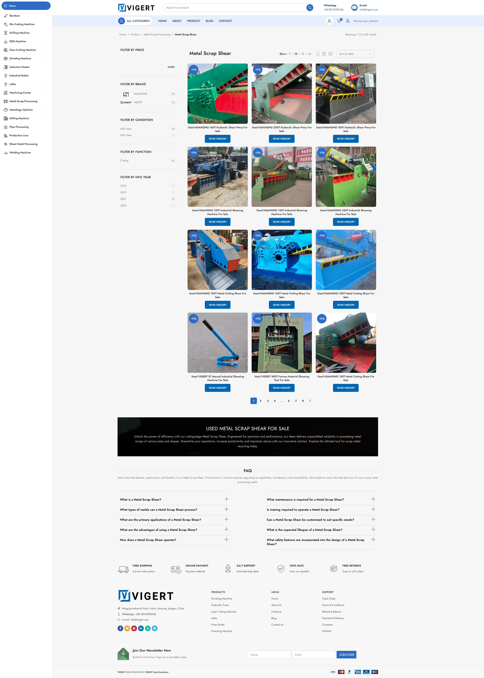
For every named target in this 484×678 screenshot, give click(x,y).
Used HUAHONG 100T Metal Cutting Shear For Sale (217, 295)
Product (135, 34)
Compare (327, 624)
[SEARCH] (309, 7)
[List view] (318, 54)
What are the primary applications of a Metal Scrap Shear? (160, 520)
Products (218, 592)
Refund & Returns (331, 611)
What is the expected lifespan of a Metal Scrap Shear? (305, 530)
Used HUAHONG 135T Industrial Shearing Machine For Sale (282, 212)
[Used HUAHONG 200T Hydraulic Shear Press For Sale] (282, 94)
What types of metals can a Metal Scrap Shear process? (158, 509)
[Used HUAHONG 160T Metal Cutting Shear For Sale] (282, 260)
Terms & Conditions (333, 605)
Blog (274, 618)
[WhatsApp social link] (148, 628)
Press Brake (217, 624)
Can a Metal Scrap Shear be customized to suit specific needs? (310, 520)
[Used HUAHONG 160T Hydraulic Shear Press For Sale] (218, 94)
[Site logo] (137, 7)
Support (328, 592)
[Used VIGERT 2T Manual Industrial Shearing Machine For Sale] (218, 343)
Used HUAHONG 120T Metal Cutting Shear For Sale (345, 295)
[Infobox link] (142, 569)
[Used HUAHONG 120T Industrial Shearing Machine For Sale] (218, 177)
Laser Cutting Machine (223, 611)
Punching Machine (221, 631)
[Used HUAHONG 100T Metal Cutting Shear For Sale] (218, 260)
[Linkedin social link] (141, 628)
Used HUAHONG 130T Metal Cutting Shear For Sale (346, 378)
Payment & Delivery (333, 618)
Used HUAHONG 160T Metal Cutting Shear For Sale (281, 295)
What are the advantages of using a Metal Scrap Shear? (158, 530)
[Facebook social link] (120, 628)
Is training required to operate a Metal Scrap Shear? (303, 509)
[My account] (329, 21)
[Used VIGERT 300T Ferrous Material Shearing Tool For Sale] (282, 343)
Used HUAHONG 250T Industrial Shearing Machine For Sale (345, 212)
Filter (171, 67)
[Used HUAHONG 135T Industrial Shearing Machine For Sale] (282, 177)
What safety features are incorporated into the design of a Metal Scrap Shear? (315, 542)
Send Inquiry (218, 139)
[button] (174, 501)
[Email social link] (127, 628)
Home (122, 34)
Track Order (329, 598)
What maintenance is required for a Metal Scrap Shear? (305, 499)
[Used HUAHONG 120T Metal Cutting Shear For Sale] (346, 260)
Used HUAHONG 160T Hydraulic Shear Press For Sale (217, 129)
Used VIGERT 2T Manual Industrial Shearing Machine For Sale (218, 378)
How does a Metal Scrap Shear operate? (148, 540)
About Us (276, 605)
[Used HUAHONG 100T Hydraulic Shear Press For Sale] (346, 94)
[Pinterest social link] (134, 628)
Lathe (214, 618)
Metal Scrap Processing (157, 34)
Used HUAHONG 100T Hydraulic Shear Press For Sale (346, 129)
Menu (275, 592)
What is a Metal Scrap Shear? (140, 499)
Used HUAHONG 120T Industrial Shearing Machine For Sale (217, 212)
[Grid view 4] (330, 54)
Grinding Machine (221, 598)
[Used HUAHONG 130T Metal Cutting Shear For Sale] (346, 343)
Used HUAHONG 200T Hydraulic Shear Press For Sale (282, 129)
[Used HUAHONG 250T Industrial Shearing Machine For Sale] (346, 177)
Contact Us (277, 624)
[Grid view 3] (324, 54)
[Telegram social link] (154, 628)
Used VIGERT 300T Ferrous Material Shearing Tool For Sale (281, 378)
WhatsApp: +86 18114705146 (139, 614)
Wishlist (326, 631)
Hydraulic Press (220, 605)
